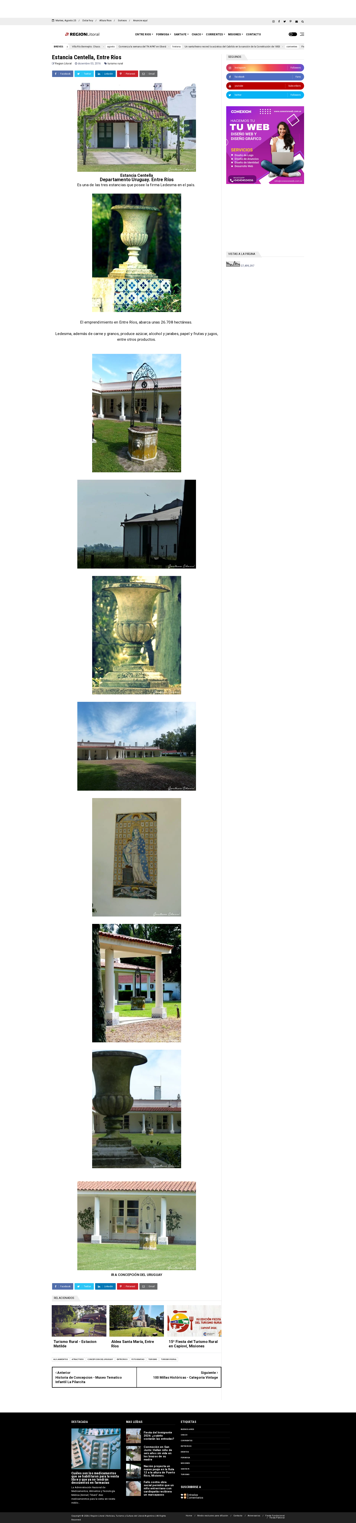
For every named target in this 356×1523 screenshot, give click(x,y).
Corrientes (214, 34)
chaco (184, 1435)
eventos (185, 1452)
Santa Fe (180, 34)
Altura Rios (105, 20)
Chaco (196, 34)
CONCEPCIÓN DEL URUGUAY (140, 1275)
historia (94, 46)
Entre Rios (143, 34)
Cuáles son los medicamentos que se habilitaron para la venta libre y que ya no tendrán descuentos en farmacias (95, 1478)
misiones (185, 1463)
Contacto (253, 34)
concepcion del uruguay (100, 1359)
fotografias (137, 1359)
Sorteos (122, 20)
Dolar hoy (88, 20)
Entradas (192, 1495)
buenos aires (187, 1429)
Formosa (162, 34)
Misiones (234, 34)
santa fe (185, 1469)
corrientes (209, 46)
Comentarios (194, 1497)
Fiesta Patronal (277, 1518)
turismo (152, 1359)
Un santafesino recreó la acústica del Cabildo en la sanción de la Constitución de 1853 (150, 46)
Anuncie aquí (140, 20)
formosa (185, 1458)
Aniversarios (254, 1516)
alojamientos (60, 1359)
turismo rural (115, 63)
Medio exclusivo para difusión (212, 1516)
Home (189, 1516)
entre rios (122, 1359)
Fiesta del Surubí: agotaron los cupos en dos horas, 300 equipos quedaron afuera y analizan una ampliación (279, 46)
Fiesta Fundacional (275, 1516)
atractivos (78, 1359)
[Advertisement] (178, 8)
